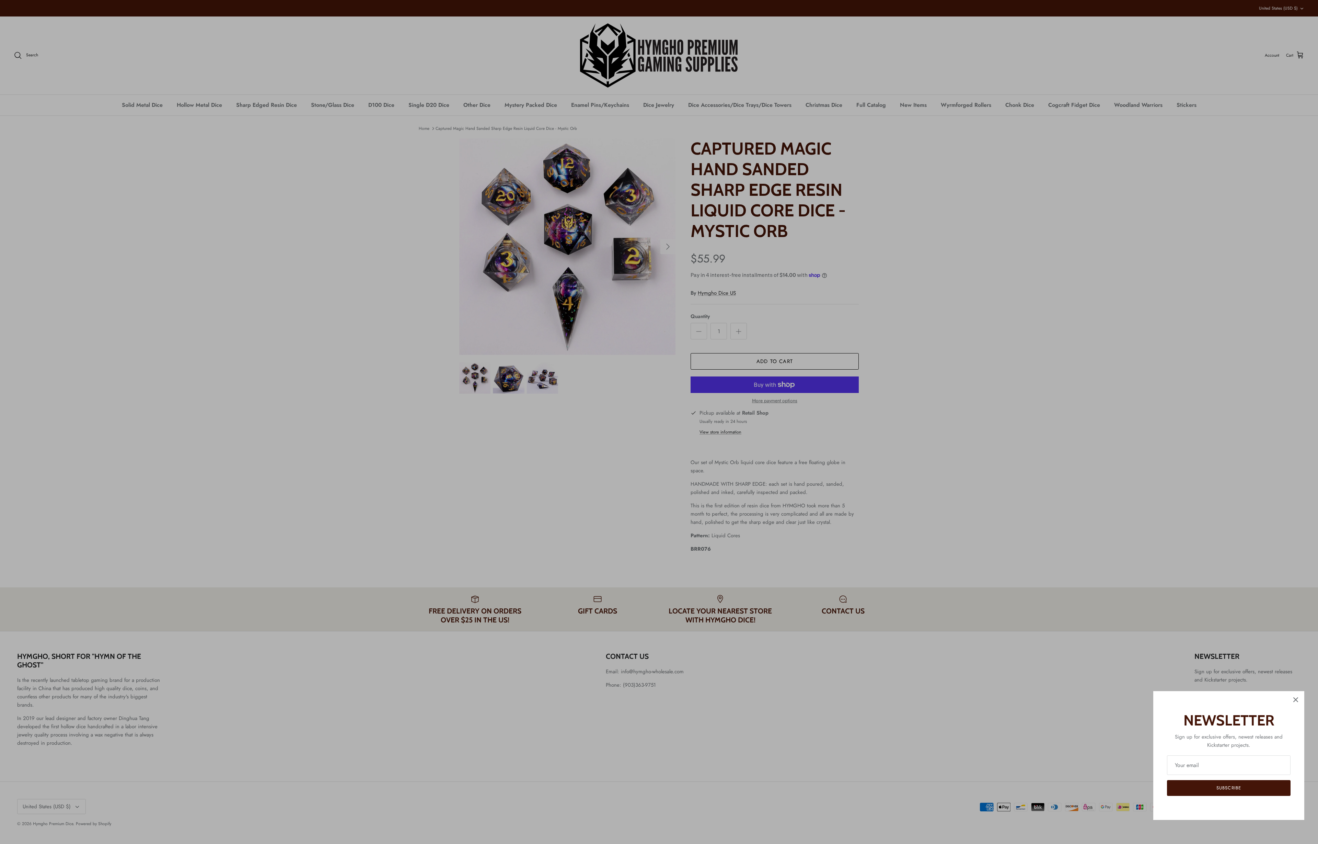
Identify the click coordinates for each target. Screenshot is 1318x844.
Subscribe (1228, 788)
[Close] (1295, 699)
